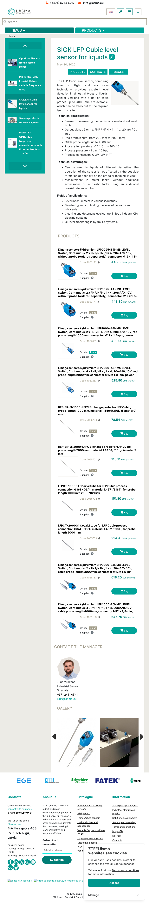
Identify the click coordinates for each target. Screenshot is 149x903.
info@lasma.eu (93, 2)
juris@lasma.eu (66, 698)
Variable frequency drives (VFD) (91, 832)
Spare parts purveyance (125, 805)
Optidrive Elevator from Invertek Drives (29, 62)
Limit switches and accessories (87, 824)
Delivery (116, 835)
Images (118, 71)
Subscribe (57, 859)
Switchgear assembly (124, 822)
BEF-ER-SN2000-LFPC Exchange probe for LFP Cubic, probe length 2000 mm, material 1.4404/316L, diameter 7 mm (97, 450)
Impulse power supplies (90, 838)
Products (77, 71)
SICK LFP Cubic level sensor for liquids (28, 103)
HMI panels (83, 813)
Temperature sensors (88, 817)
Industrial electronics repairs (123, 811)
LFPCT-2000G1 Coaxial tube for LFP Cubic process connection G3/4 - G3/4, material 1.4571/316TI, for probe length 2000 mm (97, 529)
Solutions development (124, 817)
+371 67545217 (20, 813)
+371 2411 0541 (67, 694)
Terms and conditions (123, 826)
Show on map (15, 824)
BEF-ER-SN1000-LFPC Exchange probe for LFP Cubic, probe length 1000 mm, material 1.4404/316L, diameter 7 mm (97, 411)
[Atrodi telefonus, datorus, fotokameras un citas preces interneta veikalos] (74, 880)
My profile (117, 831)
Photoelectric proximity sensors (89, 807)
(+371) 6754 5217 (62, 2)
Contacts (98, 71)
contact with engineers (20, 809)
